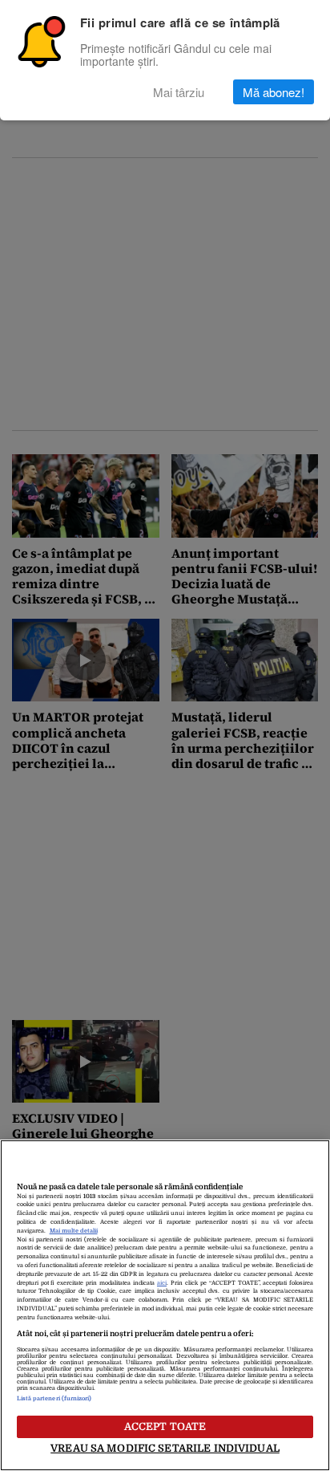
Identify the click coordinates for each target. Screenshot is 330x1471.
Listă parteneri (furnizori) (54, 1399)
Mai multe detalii (74, 1231)
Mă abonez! (273, 91)
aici (162, 1283)
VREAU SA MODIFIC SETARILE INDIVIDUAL (165, 1448)
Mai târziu (178, 91)
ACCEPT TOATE (165, 1426)
